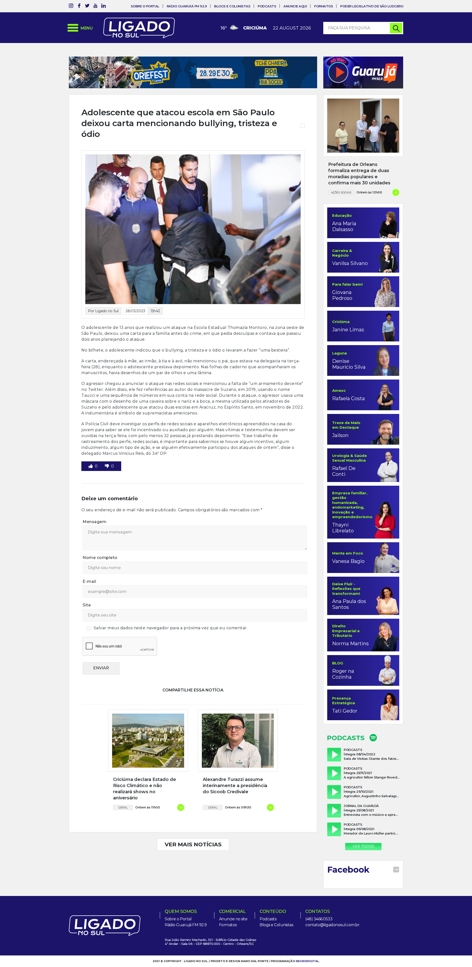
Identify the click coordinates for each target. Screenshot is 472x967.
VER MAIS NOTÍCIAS (193, 844)
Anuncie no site (233, 919)
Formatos (323, 6)
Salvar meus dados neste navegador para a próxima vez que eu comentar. (171, 628)
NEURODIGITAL (307, 961)
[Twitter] (87, 6)
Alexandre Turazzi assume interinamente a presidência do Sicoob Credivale (235, 785)
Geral (123, 807)
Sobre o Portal (145, 6)
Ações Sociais (341, 192)
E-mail (89, 581)
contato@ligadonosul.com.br (332, 925)
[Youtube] (95, 6)
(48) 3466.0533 (318, 919)
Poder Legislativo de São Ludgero (371, 6)
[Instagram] (71, 6)
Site (87, 605)
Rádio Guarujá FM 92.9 (187, 6)
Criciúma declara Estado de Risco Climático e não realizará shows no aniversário (144, 789)
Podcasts (267, 6)
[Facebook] (79, 6)
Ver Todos (363, 846)
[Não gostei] (107, 466)
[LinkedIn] (103, 6)
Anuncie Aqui (295, 6)
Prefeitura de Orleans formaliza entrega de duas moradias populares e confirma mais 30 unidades (359, 174)
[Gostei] (91, 466)
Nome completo (100, 557)
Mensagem (94, 521)
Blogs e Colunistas (232, 6)
